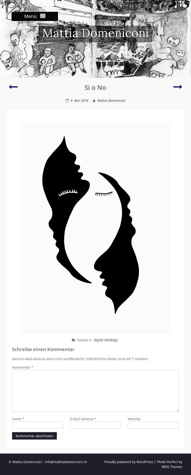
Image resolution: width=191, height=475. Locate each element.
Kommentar (22, 367)
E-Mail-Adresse (83, 419)
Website (134, 419)
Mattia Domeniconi (95, 32)
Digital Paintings (106, 340)
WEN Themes (172, 466)
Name (18, 419)
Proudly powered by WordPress (128, 462)
